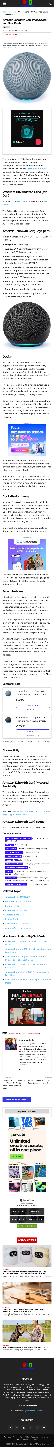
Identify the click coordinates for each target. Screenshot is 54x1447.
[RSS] (30, 1427)
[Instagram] (16, 1427)
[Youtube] (43, 1427)
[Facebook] (5, 39)
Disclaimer (44, 1437)
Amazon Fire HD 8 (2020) (17, 897)
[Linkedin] (28, 39)
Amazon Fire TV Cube (16, 910)
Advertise (7, 1437)
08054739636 (31, 1405)
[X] (10, 39)
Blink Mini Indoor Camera (18, 901)
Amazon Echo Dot (14, 915)
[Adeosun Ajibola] (11, 1054)
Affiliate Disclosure (31, 1437)
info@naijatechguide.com (32, 1411)
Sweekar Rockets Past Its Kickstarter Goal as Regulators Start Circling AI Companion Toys (24, 1273)
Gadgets (12, 12)
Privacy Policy (17, 1437)
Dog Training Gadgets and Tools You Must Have (25, 1347)
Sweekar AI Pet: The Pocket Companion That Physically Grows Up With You (23, 1310)
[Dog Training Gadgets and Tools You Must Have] (27, 1331)
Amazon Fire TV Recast (17, 923)
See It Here (33, 705)
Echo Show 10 (12, 906)
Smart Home (21, 1033)
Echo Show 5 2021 (21, 814)
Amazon (12, 1033)
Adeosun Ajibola (11, 34)
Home (5, 12)
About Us (26, 1440)
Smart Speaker (34, 1033)
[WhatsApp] (22, 39)
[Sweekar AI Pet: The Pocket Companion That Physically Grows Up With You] (27, 1293)
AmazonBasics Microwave (18, 928)
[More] (34, 39)
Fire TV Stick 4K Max (22, 811)
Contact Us (35, 1440)
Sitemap (17, 1440)
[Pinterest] (16, 39)
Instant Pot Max (13, 919)
